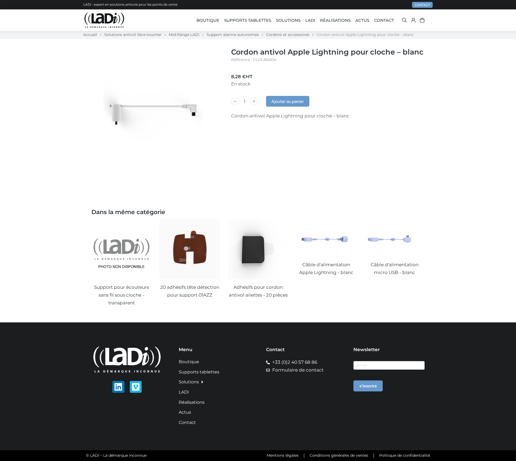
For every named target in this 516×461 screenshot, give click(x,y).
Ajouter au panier (287, 101)
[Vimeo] (136, 387)
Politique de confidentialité (404, 455)
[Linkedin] (118, 387)
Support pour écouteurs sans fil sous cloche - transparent (121, 294)
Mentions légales (283, 455)
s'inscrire (368, 386)
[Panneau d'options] (422, 20)
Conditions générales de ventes (339, 455)
